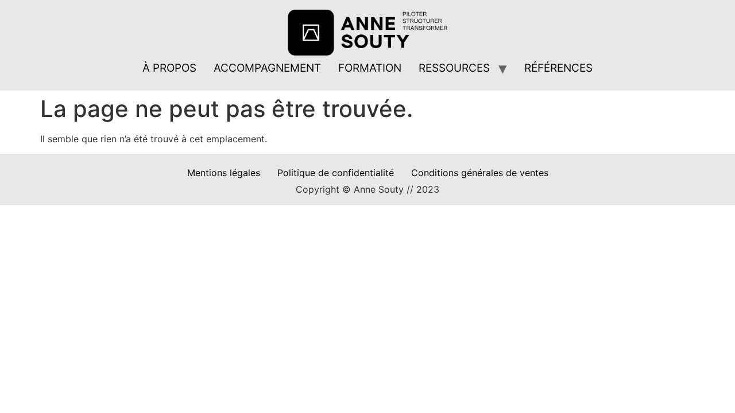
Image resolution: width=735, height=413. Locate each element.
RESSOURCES (454, 68)
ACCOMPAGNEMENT (267, 68)
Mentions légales (223, 172)
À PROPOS (169, 68)
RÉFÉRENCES (558, 68)
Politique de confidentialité (335, 172)
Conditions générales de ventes (479, 172)
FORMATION (369, 68)
